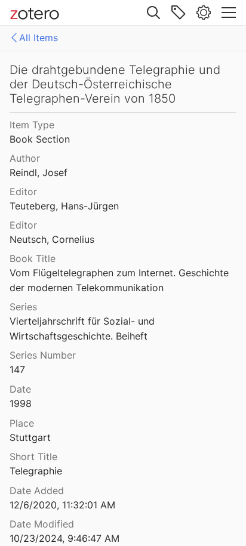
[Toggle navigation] (228, 12)
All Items (38, 38)
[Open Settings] (203, 12)
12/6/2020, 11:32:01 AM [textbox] (62, 505)
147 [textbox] (17, 369)
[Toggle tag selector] (178, 12)
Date (20, 389)
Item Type (32, 125)
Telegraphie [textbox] (36, 471)
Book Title (33, 258)
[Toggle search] (153, 12)
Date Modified (42, 524)
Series (23, 307)
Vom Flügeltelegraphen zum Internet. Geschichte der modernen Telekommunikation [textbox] (121, 280)
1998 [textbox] (21, 403)
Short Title (33, 456)
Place (22, 423)
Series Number (43, 355)
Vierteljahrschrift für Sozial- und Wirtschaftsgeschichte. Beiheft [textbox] (84, 328)
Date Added (37, 490)
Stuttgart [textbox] (30, 437)
